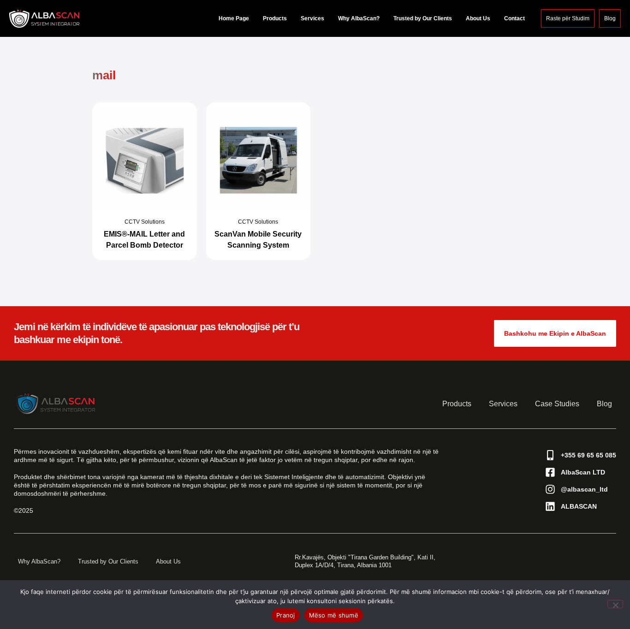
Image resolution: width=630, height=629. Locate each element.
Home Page (234, 18)
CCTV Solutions (145, 222)
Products (275, 18)
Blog (610, 18)
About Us (478, 18)
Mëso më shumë (333, 615)
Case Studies (557, 404)
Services (312, 18)
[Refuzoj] (615, 604)
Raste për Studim (567, 18)
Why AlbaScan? (359, 18)
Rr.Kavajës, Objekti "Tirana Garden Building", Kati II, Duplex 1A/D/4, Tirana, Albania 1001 (365, 561)
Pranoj (285, 615)
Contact (514, 18)
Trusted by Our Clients (422, 18)
